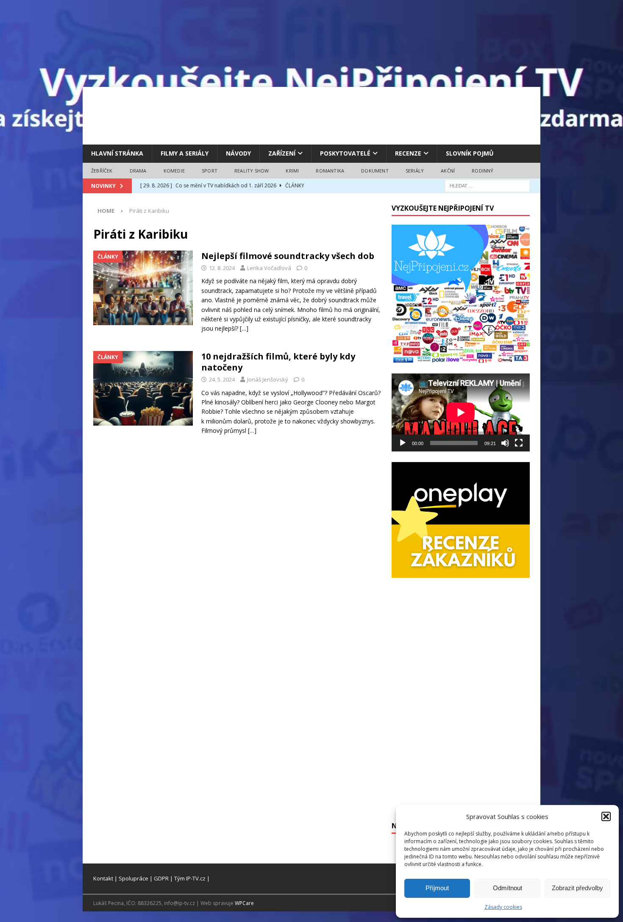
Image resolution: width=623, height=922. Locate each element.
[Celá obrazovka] (519, 443)
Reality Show (251, 170)
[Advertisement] (311, 114)
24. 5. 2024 (222, 379)
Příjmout (437, 887)
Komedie (174, 170)
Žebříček (102, 170)
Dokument (375, 170)
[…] (244, 328)
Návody (238, 153)
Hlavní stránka (117, 153)
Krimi (292, 170)
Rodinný (482, 170)
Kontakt (103, 878)
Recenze (408, 153)
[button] (606, 816)
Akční (448, 170)
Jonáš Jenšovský (267, 379)
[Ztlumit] (505, 443)
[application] (461, 412)
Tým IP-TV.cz (190, 878)
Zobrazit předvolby (577, 887)
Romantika (330, 170)
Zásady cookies (503, 907)
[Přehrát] (402, 443)
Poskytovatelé (345, 153)
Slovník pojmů (470, 153)
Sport (209, 170)
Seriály (415, 170)
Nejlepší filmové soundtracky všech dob (287, 256)
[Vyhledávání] (487, 185)
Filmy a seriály (185, 153)
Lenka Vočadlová (269, 268)
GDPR (161, 878)
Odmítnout (507, 887)
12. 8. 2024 (222, 268)
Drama (138, 170)
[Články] (143, 288)
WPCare (244, 903)
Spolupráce (133, 878)
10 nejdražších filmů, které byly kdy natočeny (278, 362)
